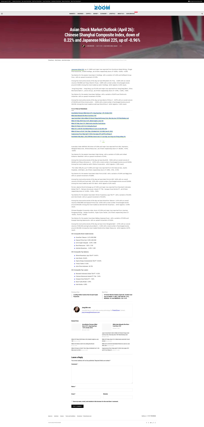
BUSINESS (80, 13)
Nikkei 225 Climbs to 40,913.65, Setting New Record (84, 126)
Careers (62, 416)
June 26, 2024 (85, 350)
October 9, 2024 (86, 330)
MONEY (95, 13)
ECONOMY (103, 13)
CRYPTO (88, 13)
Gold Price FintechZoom (37, 1)
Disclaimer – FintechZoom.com (84, 416)
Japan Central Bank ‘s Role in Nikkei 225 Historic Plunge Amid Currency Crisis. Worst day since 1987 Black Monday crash (100, 118)
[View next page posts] (103, 141)
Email (73, 394)
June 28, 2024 (111, 345)
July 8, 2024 (109, 341)
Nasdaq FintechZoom (17, 1)
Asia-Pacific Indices (108, 46)
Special (115, 46)
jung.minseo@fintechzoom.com (91, 312)
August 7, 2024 (116, 328)
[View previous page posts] (100, 141)
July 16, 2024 (77, 341)
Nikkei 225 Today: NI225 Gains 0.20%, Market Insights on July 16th (87, 121)
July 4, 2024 (74, 345)
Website (105, 394)
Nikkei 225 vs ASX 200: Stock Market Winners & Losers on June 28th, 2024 (89, 128)
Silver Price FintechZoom (76, 1)
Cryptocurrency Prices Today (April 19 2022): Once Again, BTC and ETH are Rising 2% (91, 134)
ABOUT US (121, 13)
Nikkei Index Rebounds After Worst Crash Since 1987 (83, 115)
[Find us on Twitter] (148, 423)
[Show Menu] (2, 13)
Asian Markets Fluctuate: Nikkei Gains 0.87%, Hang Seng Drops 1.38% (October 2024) (91, 113)
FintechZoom (116, 310)
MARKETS (72, 13)
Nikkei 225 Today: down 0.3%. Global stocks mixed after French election (88, 123)
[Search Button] (202, 14)
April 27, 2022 (99, 46)
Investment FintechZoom (56, 1)
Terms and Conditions (70, 416)
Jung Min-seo (90, 46)
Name (73, 386)
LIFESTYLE (112, 13)
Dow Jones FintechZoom (26, 1)
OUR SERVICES (130, 13)
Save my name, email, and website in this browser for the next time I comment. (95, 401)
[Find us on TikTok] (153, 423)
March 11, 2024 (116, 350)
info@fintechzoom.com (196, 1)
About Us (50, 416)
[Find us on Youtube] (150, 423)
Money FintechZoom (66, 1)
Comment (74, 364)
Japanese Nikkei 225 (77, 69)
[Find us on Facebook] (146, 423)
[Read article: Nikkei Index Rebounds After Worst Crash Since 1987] (107, 327)
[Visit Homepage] (102, 7)
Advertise (56, 416)
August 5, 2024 (106, 336)
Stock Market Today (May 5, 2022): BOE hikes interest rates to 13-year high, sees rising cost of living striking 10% (98, 136)
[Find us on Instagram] (155, 423)
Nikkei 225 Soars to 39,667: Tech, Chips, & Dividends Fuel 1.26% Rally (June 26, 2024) (92, 131)
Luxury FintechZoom (46, 1)
